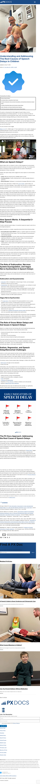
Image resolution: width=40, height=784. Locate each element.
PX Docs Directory (32, 474)
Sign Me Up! (3, 726)
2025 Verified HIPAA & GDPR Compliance (8, 775)
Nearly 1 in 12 (3, 129)
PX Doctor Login (3, 747)
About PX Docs (3, 737)
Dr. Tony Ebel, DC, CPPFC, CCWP (10, 67)
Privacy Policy (3, 730)
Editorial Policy (3, 735)
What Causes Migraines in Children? (11, 645)
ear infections (11, 381)
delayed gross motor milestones (12, 383)
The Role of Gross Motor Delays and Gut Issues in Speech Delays (11, 105)
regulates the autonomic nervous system (17, 310)
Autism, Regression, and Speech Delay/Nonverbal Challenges (11, 107)
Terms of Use (2, 728)
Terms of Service (16, 723)
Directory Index (3, 754)
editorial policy (12, 497)
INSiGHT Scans (3, 742)
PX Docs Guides (3, 752)
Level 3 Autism (21, 183)
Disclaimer (2, 732)
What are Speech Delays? (5, 98)
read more (1, 605)
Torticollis (3, 380)
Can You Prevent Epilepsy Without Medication (14, 689)
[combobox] (15, 552)
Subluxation (3, 281)
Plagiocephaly (10, 380)
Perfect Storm (29, 450)
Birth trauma (3, 362)
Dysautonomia (4, 285)
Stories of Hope (3, 745)
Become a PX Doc (3, 750)
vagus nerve (5, 301)
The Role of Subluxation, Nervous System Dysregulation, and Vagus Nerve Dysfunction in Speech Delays (17, 102)
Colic (2, 378)
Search (33, 552)
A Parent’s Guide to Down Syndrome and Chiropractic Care (18, 601)
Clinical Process (3, 740)
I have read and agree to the (11, 723)
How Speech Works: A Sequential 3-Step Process (9, 100)
